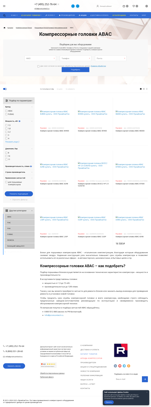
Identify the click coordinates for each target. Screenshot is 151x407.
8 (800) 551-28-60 (14, 351)
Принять (109, 402)
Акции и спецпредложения (93, 367)
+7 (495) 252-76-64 (45, 4)
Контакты (85, 388)
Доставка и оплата (89, 350)
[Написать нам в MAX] (77, 6)
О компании (86, 345)
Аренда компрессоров (91, 358)
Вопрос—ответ (87, 384)
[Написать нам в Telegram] (73, 6)
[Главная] (4, 27)
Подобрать (75, 69)
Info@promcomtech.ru (54, 315)
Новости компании (90, 371)
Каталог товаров (88, 354)
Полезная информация (91, 375)
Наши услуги (86, 380)
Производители (88, 362)
